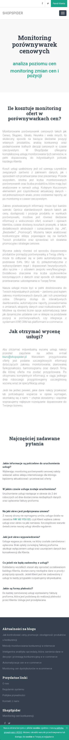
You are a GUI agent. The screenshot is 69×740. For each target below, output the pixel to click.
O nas (6, 683)
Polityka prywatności (14, 695)
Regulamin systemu (13, 689)
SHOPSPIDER (13, 13)
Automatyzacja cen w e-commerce (22, 662)
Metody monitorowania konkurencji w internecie (29, 645)
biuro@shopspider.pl (14, 356)
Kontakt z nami (11, 701)
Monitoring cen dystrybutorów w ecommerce (27, 668)
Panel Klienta (59, 3)
